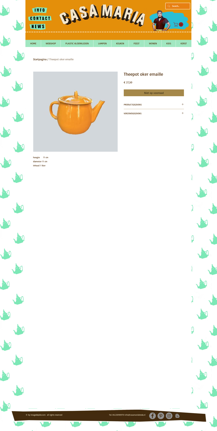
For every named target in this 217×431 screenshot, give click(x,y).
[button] (178, 24)
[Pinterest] (160, 416)
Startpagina (40, 59)
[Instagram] (169, 416)
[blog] (177, 416)
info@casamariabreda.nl (135, 415)
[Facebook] (152, 416)
